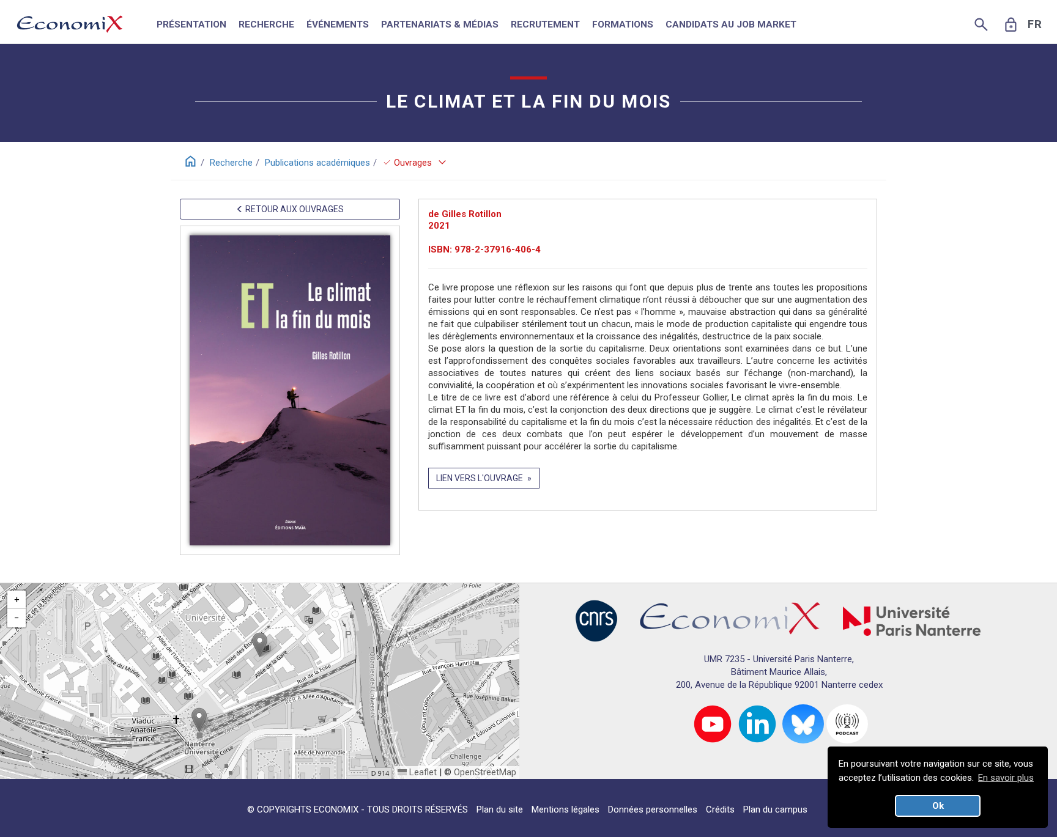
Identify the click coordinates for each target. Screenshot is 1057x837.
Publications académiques (317, 162)
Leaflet (422, 772)
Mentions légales (565, 809)
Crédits (720, 809)
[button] (259, 644)
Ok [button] (938, 805)
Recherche (231, 162)
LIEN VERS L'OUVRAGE (479, 478)
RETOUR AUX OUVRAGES (293, 209)
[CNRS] (596, 620)
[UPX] (912, 620)
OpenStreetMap (485, 772)
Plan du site (500, 809)
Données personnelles (652, 809)
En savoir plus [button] (1006, 777)
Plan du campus (775, 809)
